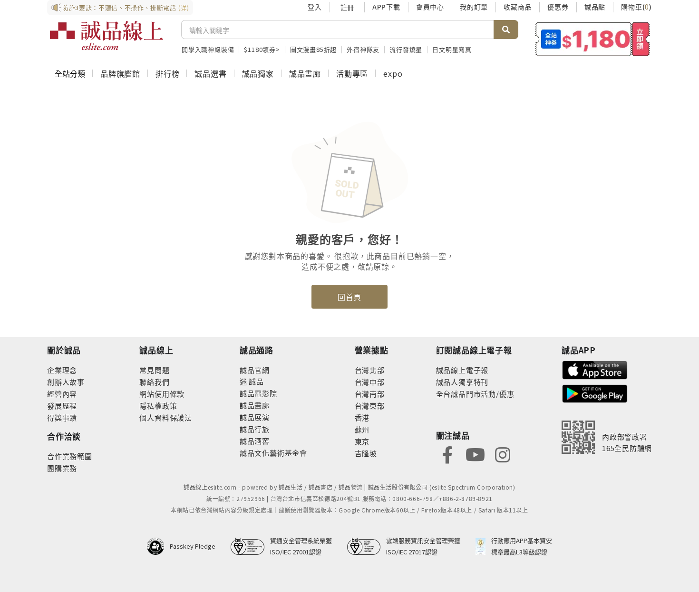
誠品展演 (255, 417)
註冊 (347, 7)
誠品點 (594, 6)
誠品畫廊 (305, 73)
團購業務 (62, 468)
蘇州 (362, 429)
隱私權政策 (158, 406)
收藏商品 (518, 6)
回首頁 (349, 296)
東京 (362, 441)
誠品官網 (255, 370)
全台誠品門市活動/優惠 (475, 394)
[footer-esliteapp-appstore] (595, 369)
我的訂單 (474, 6)
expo (392, 73)
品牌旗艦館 (120, 73)
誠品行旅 (255, 429)
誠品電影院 (258, 393)
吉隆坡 (366, 453)
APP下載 (386, 6)
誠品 (255, 381)
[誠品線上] (106, 35)
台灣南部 (370, 394)
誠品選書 (210, 73)
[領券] (593, 39)
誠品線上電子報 (462, 370)
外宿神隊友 (363, 49)
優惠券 (557, 6)
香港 (362, 417)
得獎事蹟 (62, 417)
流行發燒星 (405, 49)
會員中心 (430, 6)
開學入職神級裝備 (208, 49)
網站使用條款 (161, 394)
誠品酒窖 (255, 441)
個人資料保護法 (165, 417)
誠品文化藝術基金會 (273, 453)
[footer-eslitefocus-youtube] (475, 454)
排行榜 (167, 73)
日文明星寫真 (452, 49)
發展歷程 (62, 406)
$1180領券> (262, 49)
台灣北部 (370, 370)
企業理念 (62, 370)
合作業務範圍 (69, 456)
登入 (315, 6)
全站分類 (70, 73)
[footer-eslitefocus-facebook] (447, 454)
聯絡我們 (154, 382)
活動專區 (352, 73)
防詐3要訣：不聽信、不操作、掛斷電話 (125, 7)
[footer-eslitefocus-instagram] (502, 454)
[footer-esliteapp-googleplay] (595, 393)
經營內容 (62, 394)
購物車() (636, 6)
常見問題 (154, 370)
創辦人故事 (66, 382)
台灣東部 (370, 406)
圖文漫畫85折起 (313, 49)
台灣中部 (370, 382)
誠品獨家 (258, 73)
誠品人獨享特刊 (462, 382)
